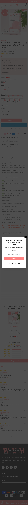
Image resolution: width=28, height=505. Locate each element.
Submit (14, 258)
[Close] (25, 237)
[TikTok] (19, 263)
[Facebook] (9, 263)
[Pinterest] (15, 263)
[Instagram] (12, 263)
